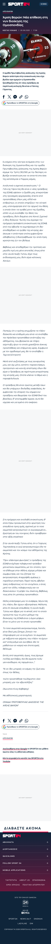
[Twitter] (9, 97)
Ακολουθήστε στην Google (15, 749)
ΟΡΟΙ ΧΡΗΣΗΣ (13, 885)
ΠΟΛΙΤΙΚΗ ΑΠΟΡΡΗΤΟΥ (34, 885)
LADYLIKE (22, 923)
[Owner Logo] (25, 903)
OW (31, 923)
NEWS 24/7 (25, 919)
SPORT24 (13, 919)
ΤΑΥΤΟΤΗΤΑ (11, 880)
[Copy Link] (21, 97)
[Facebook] (4, 97)
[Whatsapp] (26, 97)
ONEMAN (38, 919)
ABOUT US (25, 880)
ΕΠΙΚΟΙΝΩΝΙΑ (39, 880)
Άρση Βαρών (8, 738)
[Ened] (25, 912)
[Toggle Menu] (4, 4)
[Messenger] (15, 97)
